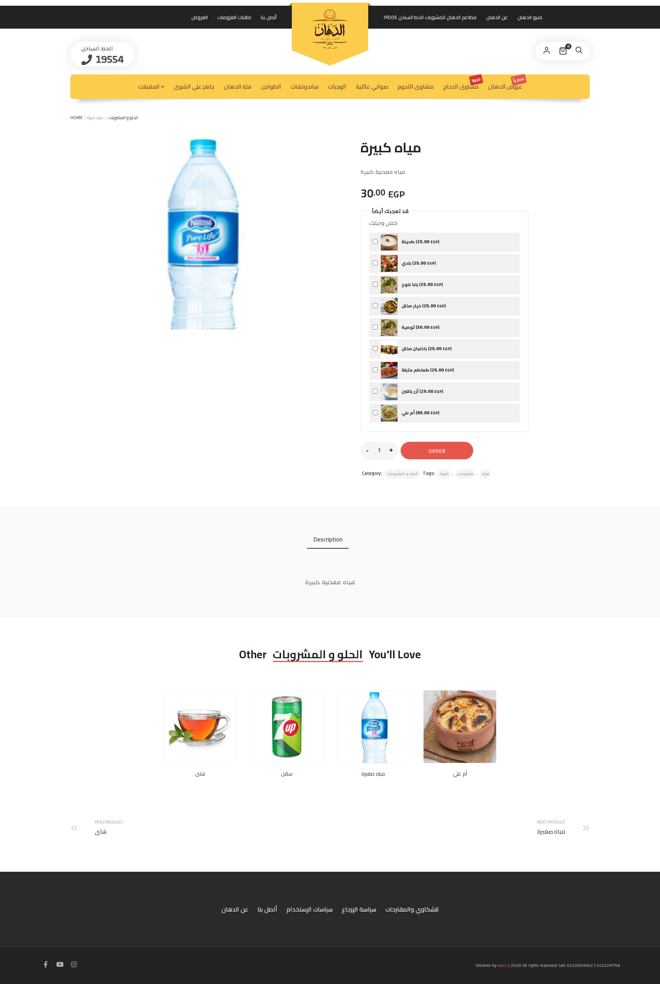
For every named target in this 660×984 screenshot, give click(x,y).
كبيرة (444, 474)
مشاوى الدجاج (462, 83)
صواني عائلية (372, 86)
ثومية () (420, 327)
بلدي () (418, 263)
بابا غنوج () (422, 284)
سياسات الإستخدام (309, 909)
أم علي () (420, 412)
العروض (199, 17)
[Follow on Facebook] (46, 965)
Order (437, 451)
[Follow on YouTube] (60, 965)
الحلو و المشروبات (123, 117)
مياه (485, 474)
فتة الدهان (237, 86)
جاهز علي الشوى (194, 86)
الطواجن (271, 86)
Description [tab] (328, 539)
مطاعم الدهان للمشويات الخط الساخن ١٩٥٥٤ (430, 17)
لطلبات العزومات (234, 17)
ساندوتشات (305, 86)
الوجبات (337, 86)
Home (76, 117)
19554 (109, 59)
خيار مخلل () (423, 305)
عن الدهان (497, 17)
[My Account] (546, 51)
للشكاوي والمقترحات (411, 909)
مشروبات (465, 474)
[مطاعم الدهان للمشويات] (330, 29)
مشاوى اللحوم (416, 86)
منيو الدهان (530, 17)
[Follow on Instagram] (74, 965)
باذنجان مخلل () (426, 348)
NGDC (502, 965)
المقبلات (149, 86)
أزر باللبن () (422, 391)
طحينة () (420, 241)
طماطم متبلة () (427, 369)
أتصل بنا (269, 17)
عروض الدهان (506, 83)
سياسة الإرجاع (359, 909)
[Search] (579, 51)
